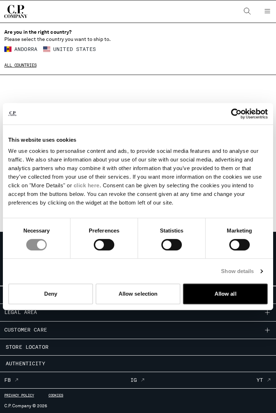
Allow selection (138, 294)
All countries (20, 65)
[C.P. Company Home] (15, 11)
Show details (237, 271)
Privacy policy (19, 395)
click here (87, 185)
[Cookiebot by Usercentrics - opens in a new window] (236, 113)
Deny (50, 294)
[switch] (104, 244)
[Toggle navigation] (267, 11)
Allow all (225, 294)
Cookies (56, 395)
